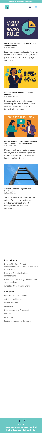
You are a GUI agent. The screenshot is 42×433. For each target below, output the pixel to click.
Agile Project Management (15, 295)
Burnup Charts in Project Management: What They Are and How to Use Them (21, 267)
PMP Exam (8, 317)
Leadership (9, 306)
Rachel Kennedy (11, 145)
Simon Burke (10, 48)
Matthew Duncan (12, 97)
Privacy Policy (29, 430)
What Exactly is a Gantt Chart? (17, 286)
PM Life (7, 313)
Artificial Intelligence (13, 299)
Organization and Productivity (17, 310)
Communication (11, 302)
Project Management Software (17, 321)
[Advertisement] (21, 235)
